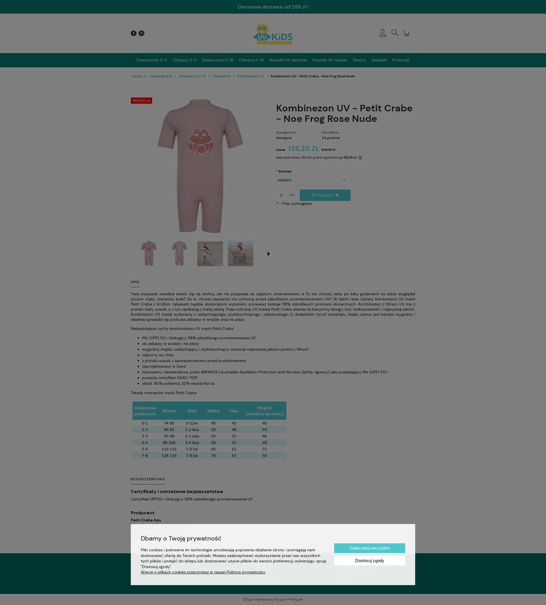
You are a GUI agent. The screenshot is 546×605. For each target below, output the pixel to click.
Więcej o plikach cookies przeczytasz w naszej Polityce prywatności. (203, 572)
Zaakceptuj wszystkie (369, 548)
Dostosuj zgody (369, 560)
